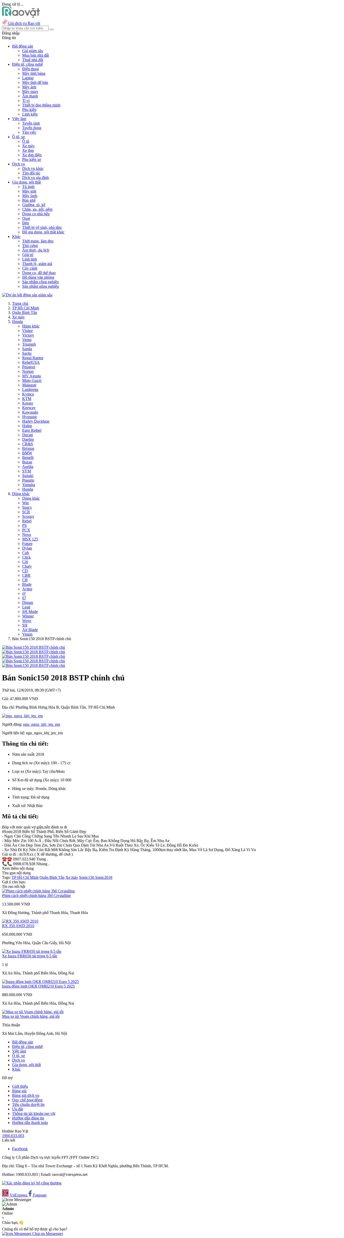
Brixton (28, 448)
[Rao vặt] (21, 16)
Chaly (27, 566)
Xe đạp (28, 150)
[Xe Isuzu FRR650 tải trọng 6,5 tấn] (31, 951)
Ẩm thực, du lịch (35, 250)
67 (24, 598)
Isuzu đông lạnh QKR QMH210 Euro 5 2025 (38, 986)
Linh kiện (30, 114)
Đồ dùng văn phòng (38, 277)
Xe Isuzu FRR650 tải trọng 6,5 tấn (29, 956)
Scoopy (28, 516)
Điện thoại (30, 69)
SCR (26, 512)
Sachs (26, 353)
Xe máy (28, 146)
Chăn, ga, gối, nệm (37, 209)
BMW (27, 453)
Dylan (27, 548)
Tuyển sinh (31, 123)
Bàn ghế (29, 200)
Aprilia (27, 466)
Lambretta (30, 389)
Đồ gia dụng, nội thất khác (43, 232)
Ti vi (25, 100)
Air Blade (30, 630)
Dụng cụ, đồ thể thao (39, 273)
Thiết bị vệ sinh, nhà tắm (41, 227)
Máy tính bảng (33, 73)
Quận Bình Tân (24, 312)
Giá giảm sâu (32, 51)
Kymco (28, 394)
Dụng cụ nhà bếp (36, 214)
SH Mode (30, 611)
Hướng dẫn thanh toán (30, 1122)
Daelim (28, 439)
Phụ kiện (29, 109)
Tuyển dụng (31, 128)
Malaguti (29, 385)
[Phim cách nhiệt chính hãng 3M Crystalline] (38, 891)
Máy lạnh (29, 196)
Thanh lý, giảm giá (37, 264)
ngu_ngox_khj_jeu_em (41, 724)
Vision (27, 634)
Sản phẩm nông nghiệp (40, 286)
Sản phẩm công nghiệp (40, 282)
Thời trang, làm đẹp (37, 241)
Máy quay (30, 91)
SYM (26, 471)
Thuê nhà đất (32, 60)
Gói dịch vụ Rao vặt (24, 23)
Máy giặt (29, 191)
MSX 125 (30, 539)
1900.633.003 (13, 1136)
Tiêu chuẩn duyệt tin (28, 1104)
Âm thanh (30, 96)
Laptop (27, 78)
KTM (26, 398)
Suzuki (27, 476)
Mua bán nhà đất (35, 55)
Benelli (27, 457)
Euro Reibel (31, 430)
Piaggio (28, 480)
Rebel (26, 521)
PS (24, 525)
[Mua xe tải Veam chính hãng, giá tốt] (32, 1012)
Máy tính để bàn (35, 82)
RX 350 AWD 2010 (18, 926)
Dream (27, 602)
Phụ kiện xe (31, 159)
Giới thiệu (20, 1086)
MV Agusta (31, 376)
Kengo (27, 403)
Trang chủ (20, 303)
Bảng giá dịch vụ (25, 1095)
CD (25, 571)
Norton (27, 371)
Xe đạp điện (32, 155)
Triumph (29, 344)
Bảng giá (19, 1091)
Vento (26, 340)
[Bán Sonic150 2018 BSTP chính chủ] (33, 647)
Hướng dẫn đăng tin (28, 1118)
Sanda (27, 349)
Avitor (27, 589)
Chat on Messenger (47, 1233)
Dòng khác (21, 494)
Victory (28, 335)
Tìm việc (29, 132)
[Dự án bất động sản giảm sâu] (27, 295)
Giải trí (27, 254)
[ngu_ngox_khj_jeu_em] (22, 716)
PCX (26, 530)
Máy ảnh (29, 87)
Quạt (26, 218)
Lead (26, 607)
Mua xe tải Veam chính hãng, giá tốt (30, 1016)
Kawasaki (30, 412)
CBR (26, 575)
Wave (26, 620)
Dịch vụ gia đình (35, 177)
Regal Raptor (32, 358)
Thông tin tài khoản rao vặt (33, 1113)
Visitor (27, 331)
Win (25, 503)
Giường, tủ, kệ (33, 205)
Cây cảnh (29, 268)
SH (24, 625)
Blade (26, 584)
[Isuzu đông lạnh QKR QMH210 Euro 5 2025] (40, 981)
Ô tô (25, 141)
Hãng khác (31, 326)
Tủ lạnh (28, 187)
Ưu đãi (17, 1109)
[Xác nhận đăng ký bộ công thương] (31, 1183)
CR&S (27, 444)
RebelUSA (31, 362)
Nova (26, 534)
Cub (25, 553)
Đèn (25, 223)
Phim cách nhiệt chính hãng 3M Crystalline (36, 895)
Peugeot (28, 367)
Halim (27, 426)
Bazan (27, 462)
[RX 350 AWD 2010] (20, 921)
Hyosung (29, 417)
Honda (17, 321)
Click (26, 557)
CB (25, 580)
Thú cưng (30, 245)
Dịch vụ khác (33, 168)
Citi (25, 562)
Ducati (27, 435)
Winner (28, 616)
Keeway (29, 408)
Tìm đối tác (31, 173)
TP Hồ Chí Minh (25, 308)
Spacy (27, 507)
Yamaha (28, 485)
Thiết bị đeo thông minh (41, 105)
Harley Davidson (35, 421)
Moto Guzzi (31, 380)
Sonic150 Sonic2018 (95, 877)
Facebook (20, 1149)
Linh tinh (29, 259)
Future (27, 543)
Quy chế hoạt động (27, 1100)
